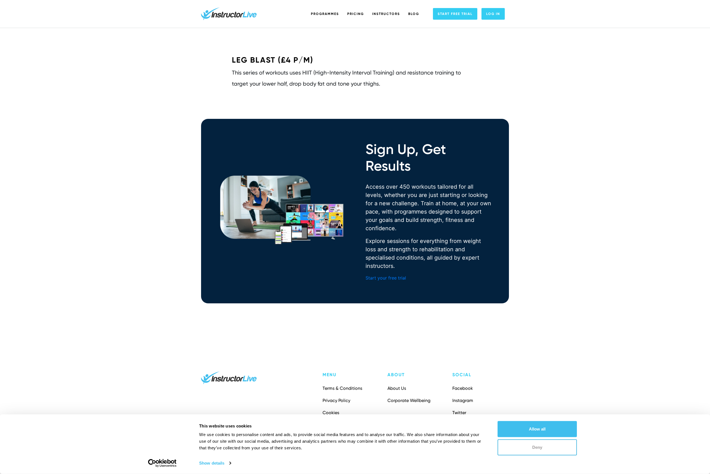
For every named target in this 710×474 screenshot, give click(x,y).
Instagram (462, 400)
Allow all (537, 429)
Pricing (355, 14)
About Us (396, 388)
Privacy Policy (336, 400)
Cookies (331, 412)
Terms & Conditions (342, 388)
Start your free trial (386, 278)
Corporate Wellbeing (408, 400)
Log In (493, 14)
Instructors (386, 14)
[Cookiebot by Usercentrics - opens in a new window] (162, 463)
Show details (211, 463)
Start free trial (455, 14)
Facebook (462, 388)
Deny (537, 447)
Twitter (459, 412)
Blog (413, 14)
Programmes (325, 14)
